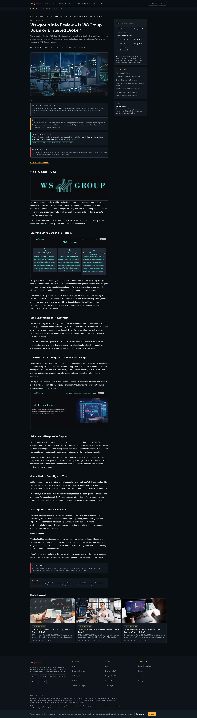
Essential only (140, 714)
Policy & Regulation (111, 676)
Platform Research (82, 3)
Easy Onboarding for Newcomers (127, 80)
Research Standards (145, 666)
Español (43, 676)
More (101, 3)
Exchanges (62, 3)
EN (163, 3)
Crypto (53, 3)
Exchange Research (79, 676)
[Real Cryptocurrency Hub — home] (35, 3)
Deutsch (34, 681)
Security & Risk (110, 681)
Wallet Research (77, 681)
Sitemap (140, 681)
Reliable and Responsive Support (127, 89)
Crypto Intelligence (78, 671)
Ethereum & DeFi (110, 671)
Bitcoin (107, 666)
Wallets (70, 3)
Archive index (142, 676)
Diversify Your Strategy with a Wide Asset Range (130, 84)
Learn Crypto (109, 686)
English (34, 676)
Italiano (52, 676)
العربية (42, 681)
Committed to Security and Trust (126, 92)
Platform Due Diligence (79, 686)
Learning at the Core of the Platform (128, 76)
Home (32, 16)
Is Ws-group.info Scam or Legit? (126, 95)
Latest (46, 3)
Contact (140, 671)
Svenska (62, 676)
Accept (151, 714)
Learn (95, 3)
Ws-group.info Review (123, 73)
